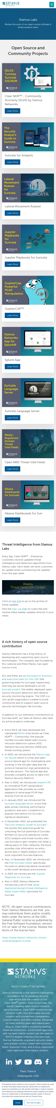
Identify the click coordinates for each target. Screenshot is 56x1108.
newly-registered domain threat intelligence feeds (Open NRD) (26, 888)
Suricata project (11, 689)
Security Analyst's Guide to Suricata (25, 824)
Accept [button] (17, 1102)
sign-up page (19, 608)
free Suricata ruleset (20, 862)
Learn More (12, 111)
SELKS (21, 733)
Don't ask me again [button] (34, 1102)
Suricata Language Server (19, 803)
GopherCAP (43, 782)
